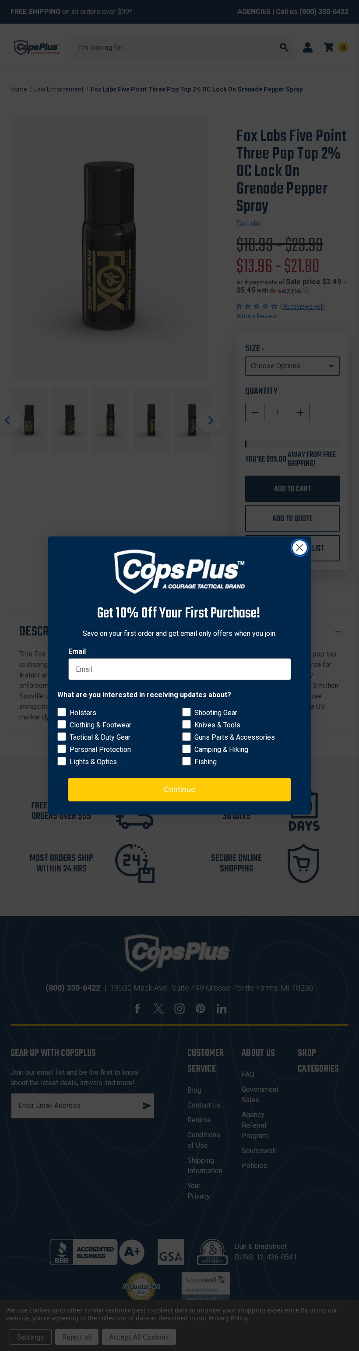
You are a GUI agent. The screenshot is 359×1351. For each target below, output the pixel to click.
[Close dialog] (299, 547)
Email (77, 651)
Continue (179, 789)
